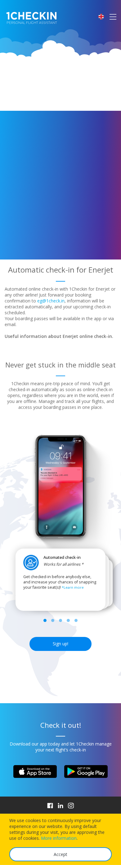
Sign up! (60, 644)
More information (59, 838)
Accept (60, 854)
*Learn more (73, 587)
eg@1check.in (51, 301)
